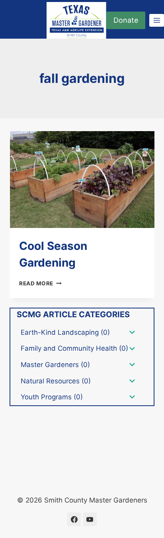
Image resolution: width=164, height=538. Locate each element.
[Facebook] (74, 519)
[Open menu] (156, 20)
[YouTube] (90, 519)
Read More (40, 283)
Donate (125, 20)
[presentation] (82, 179)
